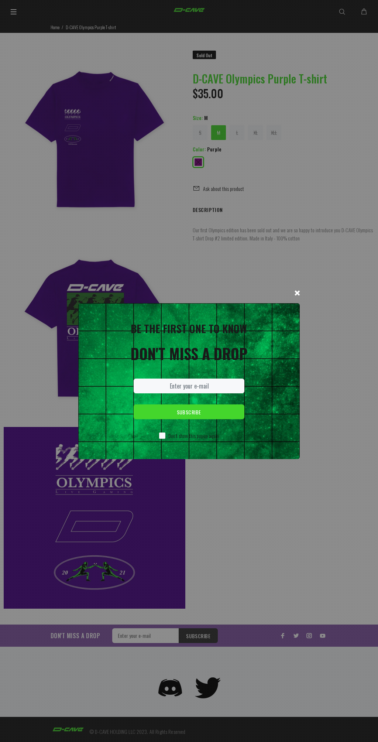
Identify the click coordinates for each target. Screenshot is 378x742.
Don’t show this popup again (193, 436)
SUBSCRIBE (189, 412)
